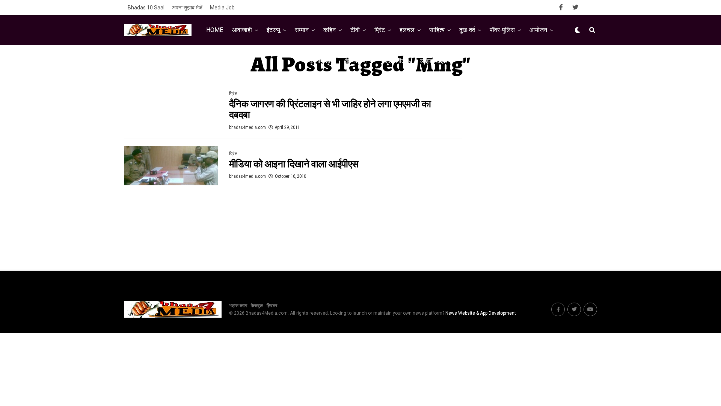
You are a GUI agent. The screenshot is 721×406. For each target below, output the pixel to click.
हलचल (407, 29)
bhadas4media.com (247, 127)
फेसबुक (257, 305)
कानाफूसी (319, 61)
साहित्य (437, 29)
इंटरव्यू (273, 29)
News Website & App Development (480, 313)
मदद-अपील (394, 61)
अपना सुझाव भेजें (187, 8)
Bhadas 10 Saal (146, 8)
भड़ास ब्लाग (238, 305)
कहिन (329, 29)
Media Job (222, 8)
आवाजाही (242, 29)
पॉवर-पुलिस (502, 29)
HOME (214, 29)
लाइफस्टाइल (434, 61)
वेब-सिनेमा (356, 61)
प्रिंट (379, 29)
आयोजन (538, 29)
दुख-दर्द (467, 29)
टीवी (355, 29)
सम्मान (302, 29)
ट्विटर (272, 305)
